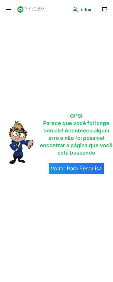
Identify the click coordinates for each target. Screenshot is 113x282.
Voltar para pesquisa (76, 168)
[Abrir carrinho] (8, 9)
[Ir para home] (30, 9)
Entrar (85, 9)
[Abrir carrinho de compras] (104, 9)
